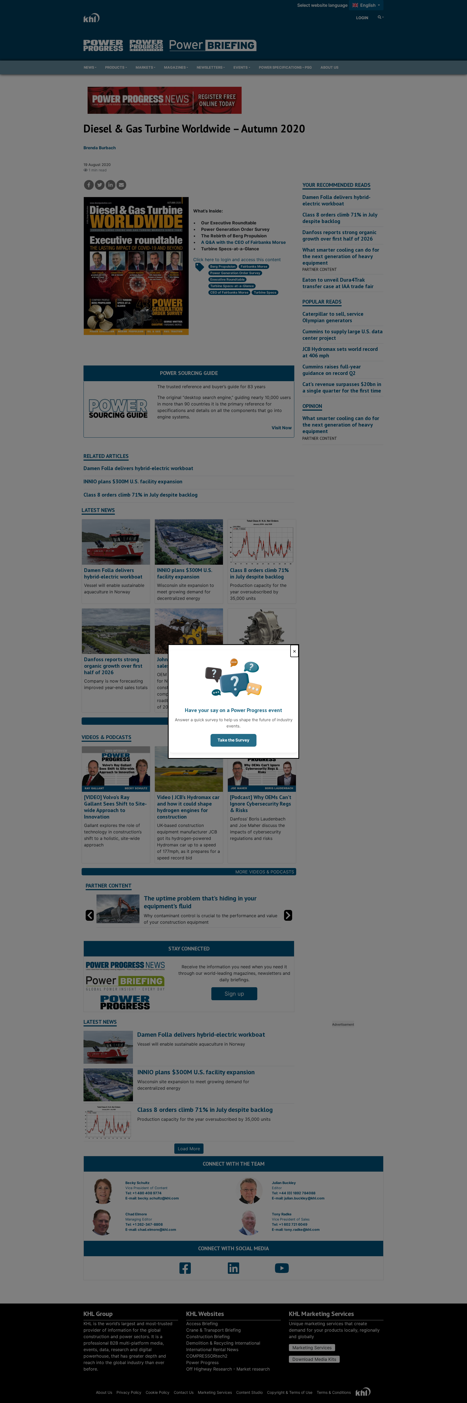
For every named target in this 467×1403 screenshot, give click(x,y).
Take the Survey (233, 740)
